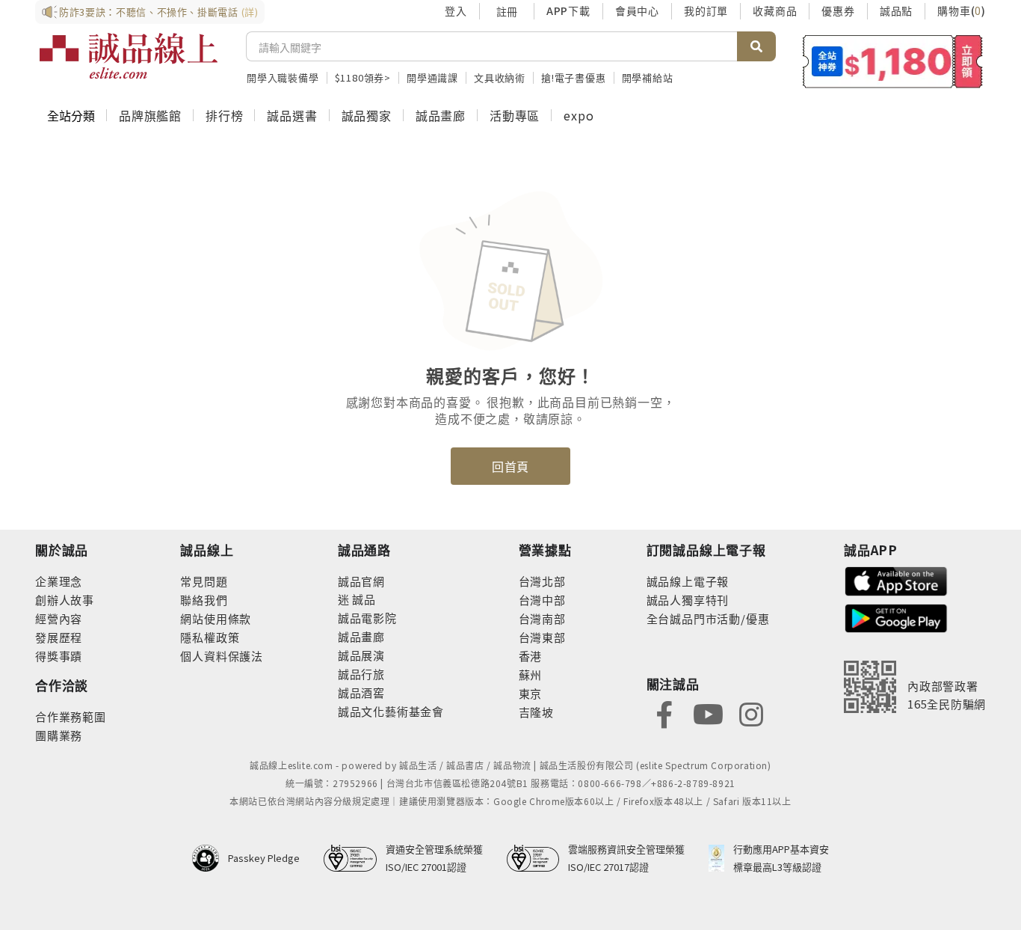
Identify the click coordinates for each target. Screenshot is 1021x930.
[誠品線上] (128, 56)
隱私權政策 (209, 637)
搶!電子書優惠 (573, 77)
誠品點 (896, 10)
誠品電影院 (367, 617)
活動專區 (515, 115)
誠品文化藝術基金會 (391, 711)
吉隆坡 (536, 712)
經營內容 (58, 618)
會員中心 (637, 10)
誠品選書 (292, 115)
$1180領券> (363, 77)
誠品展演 (361, 655)
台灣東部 (542, 637)
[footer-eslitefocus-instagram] (751, 713)
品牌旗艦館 (150, 115)
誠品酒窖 (361, 692)
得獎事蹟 (58, 656)
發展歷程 (58, 637)
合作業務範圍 (70, 716)
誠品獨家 (367, 115)
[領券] (893, 61)
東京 (531, 693)
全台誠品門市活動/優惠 (708, 618)
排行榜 (224, 115)
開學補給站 (647, 77)
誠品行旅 (361, 674)
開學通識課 (432, 77)
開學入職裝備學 (283, 77)
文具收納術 (499, 77)
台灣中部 (542, 600)
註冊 (506, 11)
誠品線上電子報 (688, 581)
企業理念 (58, 581)
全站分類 (71, 115)
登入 (456, 10)
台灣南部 (542, 618)
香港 (531, 656)
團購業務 (58, 735)
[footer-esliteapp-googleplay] (896, 617)
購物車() (961, 10)
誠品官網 (361, 581)
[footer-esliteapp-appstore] (896, 579)
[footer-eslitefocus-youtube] (708, 713)
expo (578, 115)
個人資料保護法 (221, 656)
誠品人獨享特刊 (688, 600)
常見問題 (203, 581)
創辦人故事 (64, 600)
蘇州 (531, 674)
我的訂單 (706, 10)
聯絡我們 (203, 600)
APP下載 (568, 10)
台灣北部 (542, 581)
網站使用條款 (215, 618)
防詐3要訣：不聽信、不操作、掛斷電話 (159, 11)
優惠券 (837, 10)
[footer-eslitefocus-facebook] (664, 713)
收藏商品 (775, 10)
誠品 (363, 599)
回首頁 (510, 466)
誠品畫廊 (441, 115)
